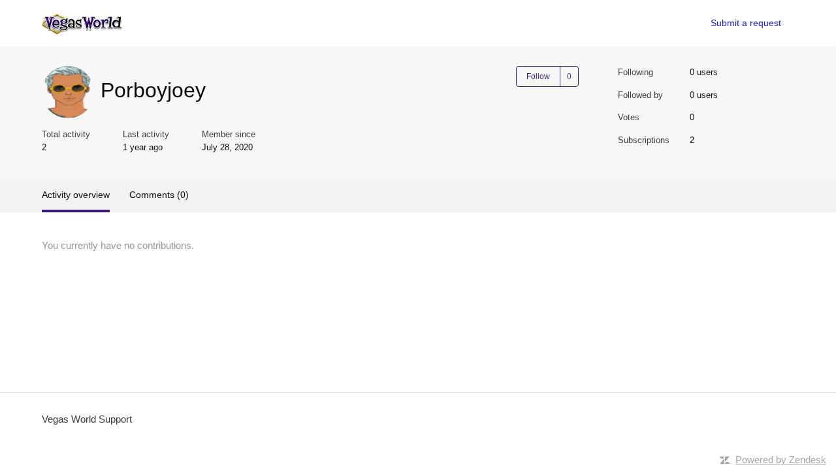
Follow (538, 76)
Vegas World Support (87, 419)
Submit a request (746, 23)
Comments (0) (159, 194)
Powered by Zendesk (780, 459)
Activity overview (76, 194)
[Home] (82, 23)
